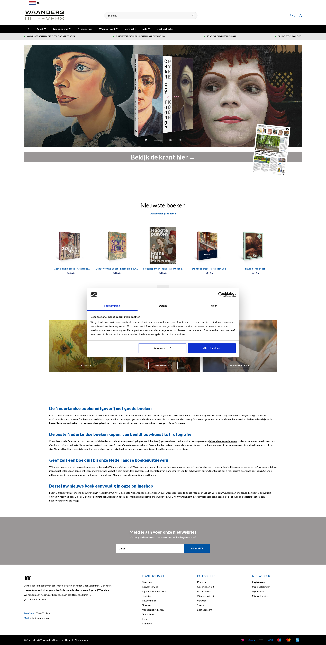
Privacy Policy (149, 600)
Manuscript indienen (153, 609)
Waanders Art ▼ (108, 28)
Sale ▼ (146, 28)
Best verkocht (165, 28)
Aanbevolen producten (163, 213)
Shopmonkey (81, 640)
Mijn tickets (258, 591)
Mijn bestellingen (261, 586)
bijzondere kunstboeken (223, 441)
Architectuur (85, 28)
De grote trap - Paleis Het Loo (209, 268)
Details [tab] (163, 305)
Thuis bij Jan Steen (255, 268)
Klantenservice (150, 586)
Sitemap (146, 605)
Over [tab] (214, 305)
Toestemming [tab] (112, 305)
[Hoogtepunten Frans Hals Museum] (162, 245)
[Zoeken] (192, 15)
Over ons (147, 582)
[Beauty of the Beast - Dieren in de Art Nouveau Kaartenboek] (116, 245)
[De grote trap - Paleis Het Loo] (209, 245)
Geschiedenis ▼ (62, 28)
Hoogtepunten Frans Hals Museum (163, 268)
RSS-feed (147, 623)
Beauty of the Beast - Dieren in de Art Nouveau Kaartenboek (117, 268)
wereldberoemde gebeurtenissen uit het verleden (194, 492)
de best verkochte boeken (112, 449)
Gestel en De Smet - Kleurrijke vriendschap (71, 268)
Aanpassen (160, 348)
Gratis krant (148, 614)
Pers (144, 618)
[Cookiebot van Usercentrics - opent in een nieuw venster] (221, 294)
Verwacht (130, 28)
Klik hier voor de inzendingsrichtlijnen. (134, 474)
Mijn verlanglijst (260, 595)
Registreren (258, 582)
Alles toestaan (211, 348)
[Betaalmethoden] (242, 640)
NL (38, 3)
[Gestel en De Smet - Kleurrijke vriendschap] (70, 245)
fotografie (119, 445)
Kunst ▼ (41, 28)
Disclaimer (147, 595)
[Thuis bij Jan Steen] (255, 245)
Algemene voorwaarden (154, 591)
